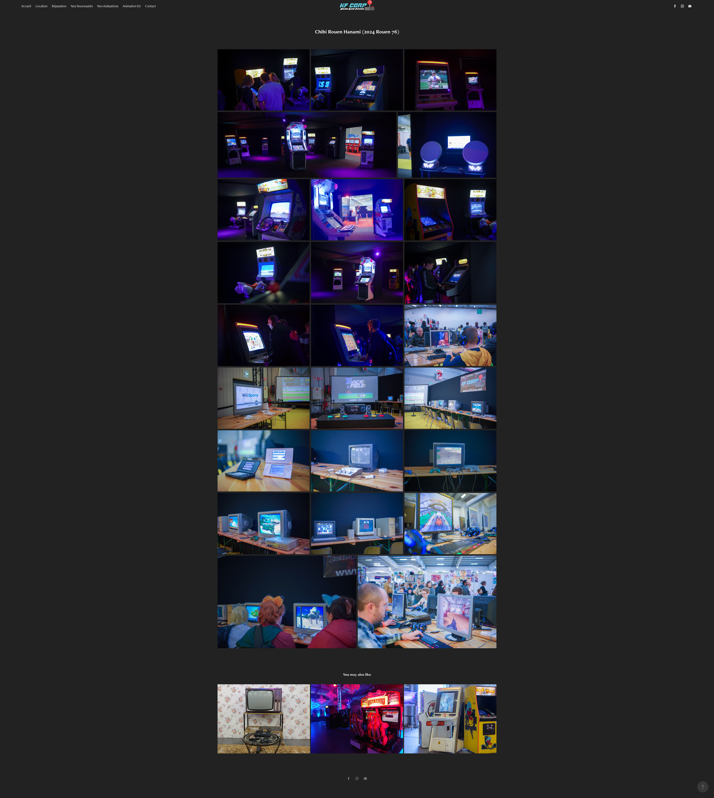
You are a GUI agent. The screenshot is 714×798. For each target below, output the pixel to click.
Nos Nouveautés (82, 6)
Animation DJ (132, 6)
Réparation (59, 6)
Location (41, 6)
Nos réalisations (107, 6)
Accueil (26, 6)
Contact (150, 6)
